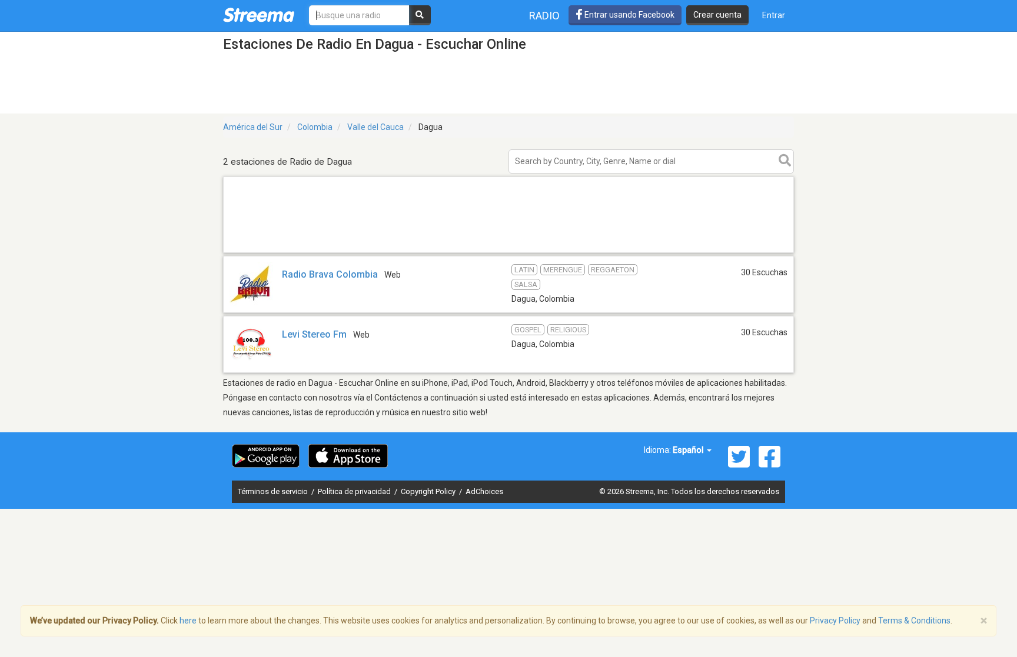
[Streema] (258, 15)
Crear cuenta (717, 14)
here (188, 620)
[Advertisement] (508, 252)
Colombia (315, 127)
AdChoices (484, 491)
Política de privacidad (355, 491)
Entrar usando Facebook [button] (628, 14)
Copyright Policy (429, 491)
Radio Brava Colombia (330, 274)
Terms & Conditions (914, 620)
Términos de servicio (274, 491)
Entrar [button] (773, 15)
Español (689, 450)
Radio (544, 15)
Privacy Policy (835, 620)
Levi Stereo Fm (314, 334)
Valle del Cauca (375, 127)
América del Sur (252, 127)
